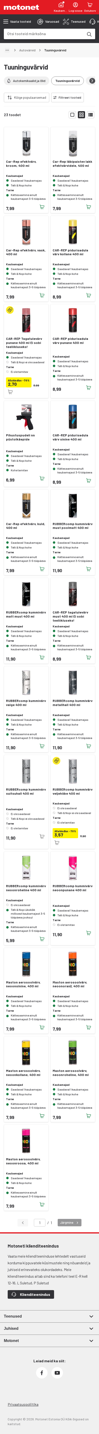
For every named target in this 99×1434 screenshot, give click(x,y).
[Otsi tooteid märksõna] (89, 33)
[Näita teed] (7, 50)
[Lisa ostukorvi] (42, 207)
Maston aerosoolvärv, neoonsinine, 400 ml (23, 984)
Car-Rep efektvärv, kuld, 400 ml (25, 526)
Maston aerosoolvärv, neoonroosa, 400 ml (23, 1161)
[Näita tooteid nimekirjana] (90, 114)
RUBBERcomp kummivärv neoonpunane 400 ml (73, 888)
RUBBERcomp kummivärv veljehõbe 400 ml (73, 791)
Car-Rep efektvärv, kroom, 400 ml (21, 164)
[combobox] (43, 34)
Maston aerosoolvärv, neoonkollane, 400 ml (23, 1073)
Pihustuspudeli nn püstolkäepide (20, 437)
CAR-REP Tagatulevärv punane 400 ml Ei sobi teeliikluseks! (24, 343)
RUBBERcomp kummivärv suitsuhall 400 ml (26, 791)
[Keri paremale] (92, 81)
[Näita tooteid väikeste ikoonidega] (81, 114)
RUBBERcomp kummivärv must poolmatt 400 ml (73, 526)
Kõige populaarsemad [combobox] (30, 97)
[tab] (48, 21)
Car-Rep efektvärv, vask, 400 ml (26, 252)
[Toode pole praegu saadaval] (10, 392)
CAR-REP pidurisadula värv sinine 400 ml (70, 437)
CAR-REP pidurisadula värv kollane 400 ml (70, 252)
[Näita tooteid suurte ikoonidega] (72, 114)
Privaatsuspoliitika (23, 1404)
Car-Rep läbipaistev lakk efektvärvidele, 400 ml (72, 164)
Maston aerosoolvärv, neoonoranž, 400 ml (70, 984)
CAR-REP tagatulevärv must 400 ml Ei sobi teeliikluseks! (70, 616)
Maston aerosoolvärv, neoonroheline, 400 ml (71, 1073)
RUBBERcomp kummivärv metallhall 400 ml (73, 703)
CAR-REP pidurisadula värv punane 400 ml (70, 341)
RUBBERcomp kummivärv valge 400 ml (26, 703)
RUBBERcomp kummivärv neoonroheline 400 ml (26, 888)
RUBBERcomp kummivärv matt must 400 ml (26, 614)
